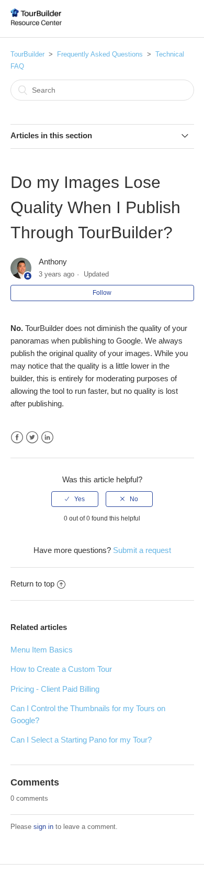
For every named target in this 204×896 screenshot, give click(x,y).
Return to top (32, 583)
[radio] (74, 499)
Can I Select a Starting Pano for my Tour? (81, 739)
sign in (43, 827)
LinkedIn (47, 437)
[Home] (36, 23)
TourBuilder (27, 54)
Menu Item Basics (41, 649)
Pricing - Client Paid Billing (54, 688)
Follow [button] (102, 292)
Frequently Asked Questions (100, 54)
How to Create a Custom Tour (61, 669)
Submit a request (142, 550)
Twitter (32, 437)
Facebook (17, 437)
